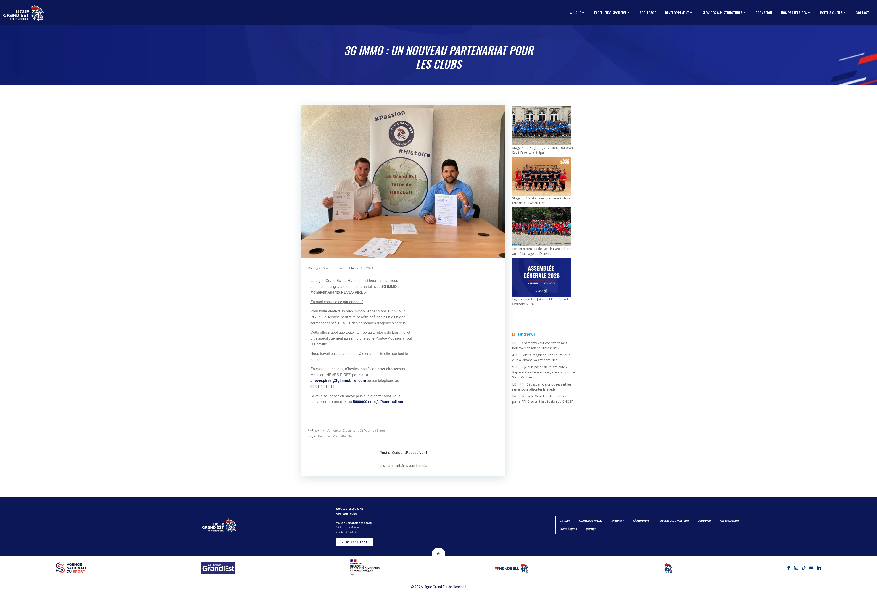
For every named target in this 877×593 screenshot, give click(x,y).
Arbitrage (648, 12)
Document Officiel (356, 430)
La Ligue (379, 430)
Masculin (339, 436)
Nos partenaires (794, 12)
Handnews (525, 334)
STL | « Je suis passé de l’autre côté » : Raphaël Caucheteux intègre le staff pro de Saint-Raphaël (543, 372)
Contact (862, 12)
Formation (764, 12)
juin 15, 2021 (363, 268)
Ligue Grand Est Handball (332, 268)
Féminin (324, 436)
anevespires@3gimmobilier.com (338, 381)
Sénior (353, 436)
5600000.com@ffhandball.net (378, 402)
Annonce (334, 430)
